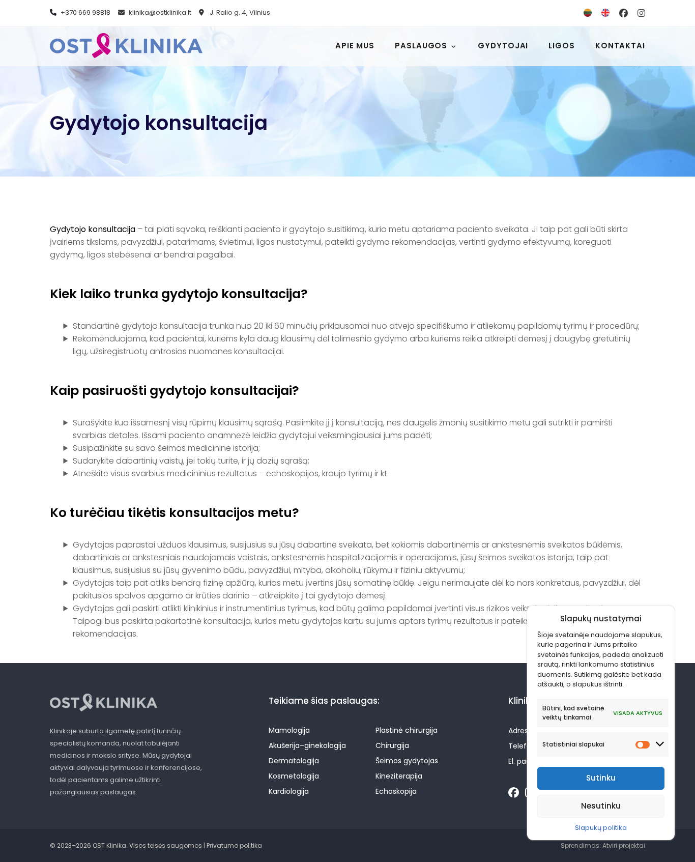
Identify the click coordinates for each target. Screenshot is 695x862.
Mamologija (289, 730)
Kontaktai (620, 45)
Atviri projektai (623, 845)
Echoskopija (396, 791)
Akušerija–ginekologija (307, 745)
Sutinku (601, 777)
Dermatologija (294, 761)
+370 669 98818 (85, 12)
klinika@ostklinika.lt (160, 12)
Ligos (561, 45)
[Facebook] (513, 793)
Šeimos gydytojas (406, 761)
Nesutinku (601, 805)
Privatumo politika (234, 845)
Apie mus (354, 45)
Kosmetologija (294, 776)
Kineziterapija (398, 776)
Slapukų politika (601, 827)
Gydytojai (503, 45)
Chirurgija (392, 745)
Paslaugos (421, 45)
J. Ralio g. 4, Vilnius (239, 12)
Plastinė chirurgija (406, 730)
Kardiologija (289, 791)
